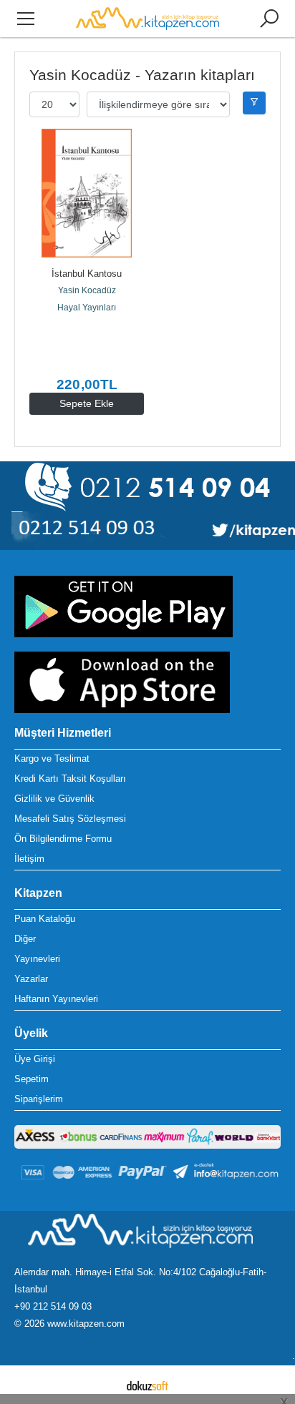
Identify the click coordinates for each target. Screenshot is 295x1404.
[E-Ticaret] (147, 1384)
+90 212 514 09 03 (53, 1306)
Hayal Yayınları (86, 308)
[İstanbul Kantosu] (86, 193)
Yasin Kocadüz (87, 290)
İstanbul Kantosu (87, 273)
